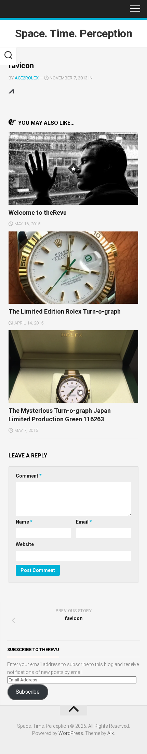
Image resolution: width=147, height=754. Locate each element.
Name (24, 522)
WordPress (70, 733)
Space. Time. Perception (73, 33)
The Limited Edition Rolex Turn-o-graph (65, 311)
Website (25, 544)
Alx (110, 733)
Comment (29, 476)
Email (84, 522)
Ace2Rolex (27, 77)
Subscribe (28, 692)
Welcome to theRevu (38, 212)
